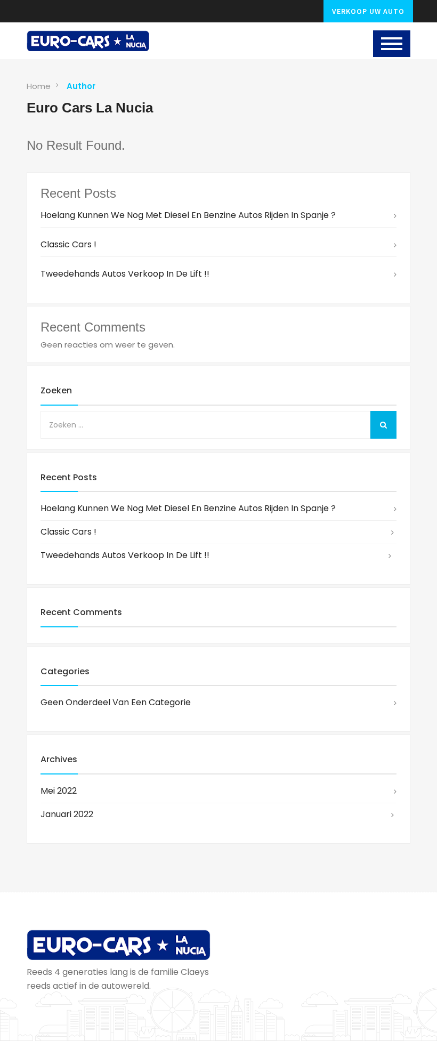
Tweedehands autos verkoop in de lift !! (125, 274)
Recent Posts (69, 477)
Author (81, 86)
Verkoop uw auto (368, 11)
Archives (59, 759)
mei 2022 (59, 791)
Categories (65, 671)
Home (39, 86)
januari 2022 (67, 814)
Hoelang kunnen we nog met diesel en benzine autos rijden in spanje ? (188, 215)
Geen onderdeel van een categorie (116, 702)
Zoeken (56, 390)
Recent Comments (81, 612)
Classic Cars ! (68, 244)
